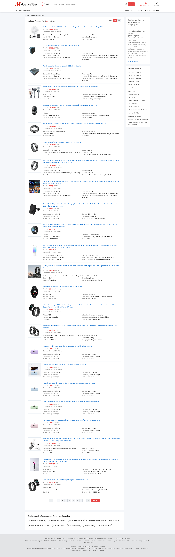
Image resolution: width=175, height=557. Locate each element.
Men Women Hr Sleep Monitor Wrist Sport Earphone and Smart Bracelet (65, 480)
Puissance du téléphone (95, 520)
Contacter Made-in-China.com (103, 538)
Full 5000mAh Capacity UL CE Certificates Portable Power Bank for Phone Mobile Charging (71, 420)
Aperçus (127, 538)
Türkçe (140, 541)
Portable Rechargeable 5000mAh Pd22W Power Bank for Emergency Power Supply (69, 383)
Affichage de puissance (76, 520)
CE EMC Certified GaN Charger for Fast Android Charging (61, 45)
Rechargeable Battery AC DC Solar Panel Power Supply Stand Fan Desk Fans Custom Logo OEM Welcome (76, 27)
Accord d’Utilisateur (71, 538)
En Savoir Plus (133, 62)
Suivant (95, 501)
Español (72, 541)
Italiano (93, 541)
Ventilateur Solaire (133, 107)
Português (86, 541)
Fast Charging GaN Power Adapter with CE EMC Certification (62, 66)
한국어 (109, 541)
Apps (146, 10)
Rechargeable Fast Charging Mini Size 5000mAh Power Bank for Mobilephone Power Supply (71, 401)
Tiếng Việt (147, 541)
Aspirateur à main (133, 82)
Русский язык (101, 541)
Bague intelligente (133, 97)
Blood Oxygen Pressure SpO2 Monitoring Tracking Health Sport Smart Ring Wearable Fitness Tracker (74, 123)
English (40, 541)
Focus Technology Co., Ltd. (86, 546)
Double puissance (58, 525)
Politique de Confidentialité (85, 538)
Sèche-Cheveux (132, 88)
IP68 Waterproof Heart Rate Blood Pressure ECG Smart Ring (62, 142)
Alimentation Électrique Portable (39, 525)
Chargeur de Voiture (134, 113)
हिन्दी (128, 541)
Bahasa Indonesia (88, 542)
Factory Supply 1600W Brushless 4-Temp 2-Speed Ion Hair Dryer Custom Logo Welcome (70, 87)
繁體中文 (53, 541)
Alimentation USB (112, 520)
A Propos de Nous (50, 538)
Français (66, 541)
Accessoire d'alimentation (57, 520)
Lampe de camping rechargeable (138, 119)
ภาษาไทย (134, 541)
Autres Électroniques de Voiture (137, 110)
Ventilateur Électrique (134, 72)
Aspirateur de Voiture (134, 116)
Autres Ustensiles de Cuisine (136, 100)
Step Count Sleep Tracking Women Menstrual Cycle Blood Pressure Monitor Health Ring (70, 105)
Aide (139, 10)
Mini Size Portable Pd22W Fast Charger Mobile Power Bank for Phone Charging (67, 346)
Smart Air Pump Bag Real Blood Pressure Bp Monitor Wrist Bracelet (64, 286)
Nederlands (122, 541)
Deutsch (79, 541)
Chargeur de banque (104, 525)
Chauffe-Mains (132, 103)
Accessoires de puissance (37, 520)
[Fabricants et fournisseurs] (26, 4)
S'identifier (157, 5)
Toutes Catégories (23, 10)
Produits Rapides (118, 538)
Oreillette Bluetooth (134, 85)
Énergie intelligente (74, 525)
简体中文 (46, 541)
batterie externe (89, 525)
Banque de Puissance (134, 78)
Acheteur (127, 10)
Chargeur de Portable (134, 75)
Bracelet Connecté (133, 94)
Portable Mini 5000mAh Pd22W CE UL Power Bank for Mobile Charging (65, 365)
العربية (115, 541)
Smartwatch (131, 91)
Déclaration (60, 538)
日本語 (59, 541)
